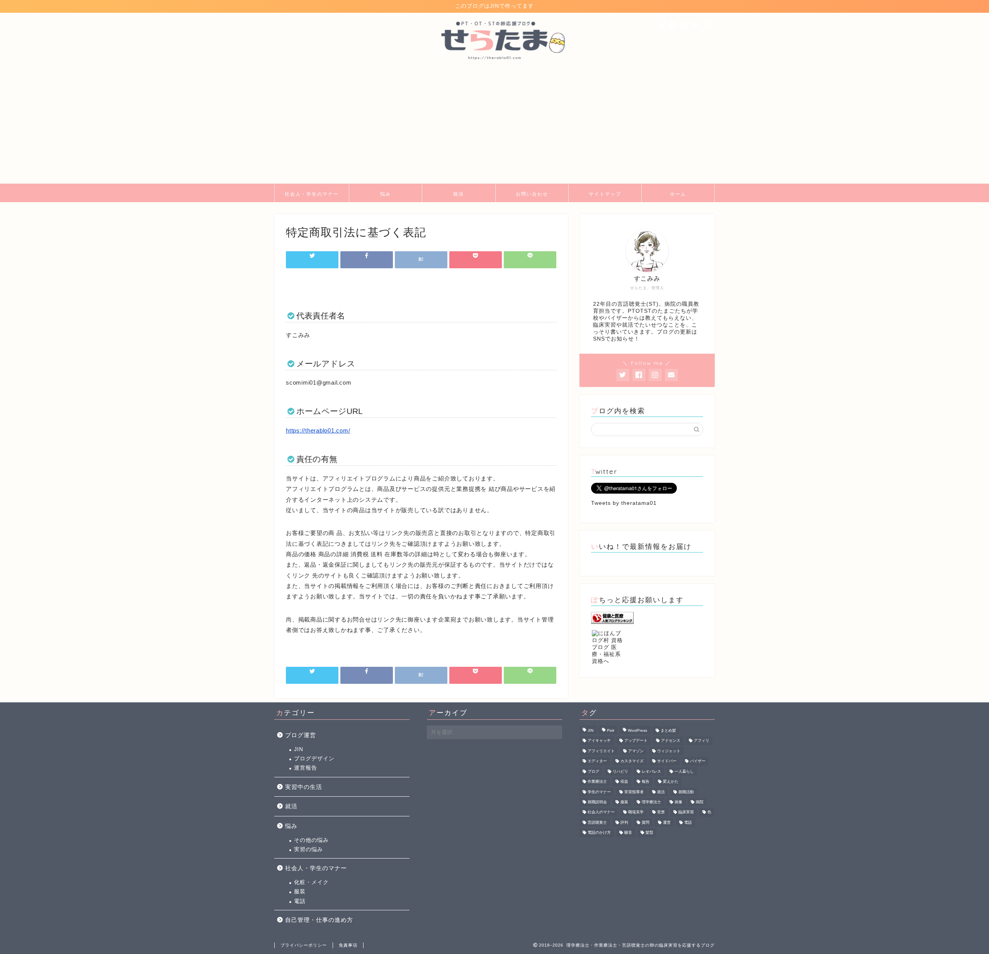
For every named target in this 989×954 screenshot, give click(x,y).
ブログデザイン (314, 758)
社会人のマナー (601, 812)
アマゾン (636, 751)
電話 (300, 901)
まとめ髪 (668, 730)
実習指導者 (634, 792)
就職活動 (686, 792)
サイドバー (666, 761)
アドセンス (670, 741)
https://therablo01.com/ (318, 430)
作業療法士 (597, 782)
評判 (624, 822)
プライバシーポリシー (303, 945)
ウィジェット (668, 751)
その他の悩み (311, 840)
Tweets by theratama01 (624, 503)
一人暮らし (684, 771)
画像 (678, 802)
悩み (385, 194)
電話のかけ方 (599, 833)
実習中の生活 (303, 787)
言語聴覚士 (597, 822)
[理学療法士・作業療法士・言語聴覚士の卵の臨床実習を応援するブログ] (494, 66)
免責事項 (348, 945)
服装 (300, 891)
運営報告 (305, 768)
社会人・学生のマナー (312, 194)
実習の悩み (308, 849)
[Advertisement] (494, 126)
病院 (700, 802)
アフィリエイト (601, 751)
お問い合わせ (532, 194)
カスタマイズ (632, 761)
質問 (645, 822)
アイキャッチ (599, 741)
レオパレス (651, 771)
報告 (645, 782)
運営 (667, 822)
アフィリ (701, 741)
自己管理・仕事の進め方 (319, 920)
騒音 (628, 833)
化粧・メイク (311, 882)
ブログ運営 (300, 735)
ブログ (593, 771)
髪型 (649, 833)
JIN (298, 749)
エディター (597, 761)
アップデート (635, 741)
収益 (624, 782)
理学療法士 (651, 802)
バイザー (697, 761)
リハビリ (620, 771)
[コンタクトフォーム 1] (695, 25)
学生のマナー (599, 792)
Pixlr (610, 730)
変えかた (670, 782)
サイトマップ (605, 194)
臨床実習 (686, 812)
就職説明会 (597, 802)
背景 (661, 812)
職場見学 (636, 812)
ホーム (678, 194)
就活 (458, 194)
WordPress (637, 730)
